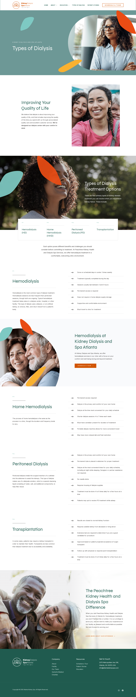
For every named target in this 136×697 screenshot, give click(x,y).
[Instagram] (119, 690)
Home (46, 5)
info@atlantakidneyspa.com (109, 668)
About (53, 5)
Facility (54, 666)
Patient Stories (93, 5)
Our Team (55, 669)
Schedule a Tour (82, 664)
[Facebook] (123, 690)
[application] (56, 5)
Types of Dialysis (78, 5)
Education (64, 5)
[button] (113, 5)
